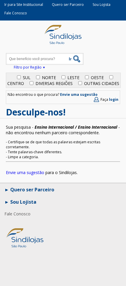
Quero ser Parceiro (68, 4)
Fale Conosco (15, 13)
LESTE (73, 77)
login (113, 99)
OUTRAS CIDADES (101, 83)
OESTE (97, 77)
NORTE (49, 77)
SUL (26, 77)
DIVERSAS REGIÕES (54, 83)
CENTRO (15, 83)
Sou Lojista (101, 4)
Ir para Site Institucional (23, 4)
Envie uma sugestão (79, 94)
